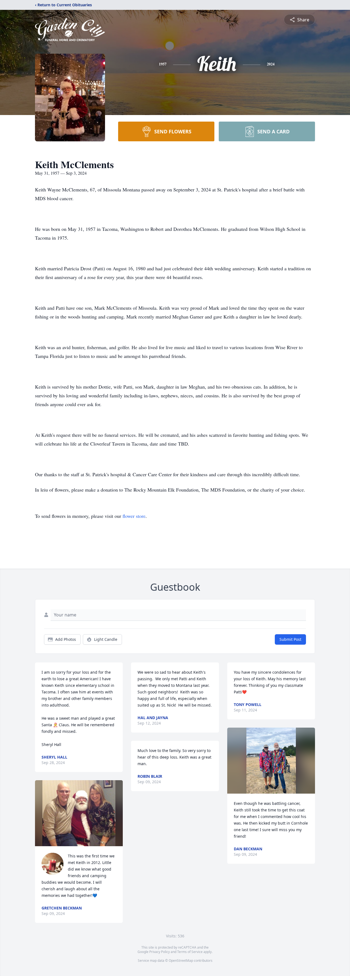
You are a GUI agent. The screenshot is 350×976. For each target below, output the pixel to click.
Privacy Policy (159, 951)
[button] (78, 813)
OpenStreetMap (181, 960)
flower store (133, 516)
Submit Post (290, 639)
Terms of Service (190, 951)
